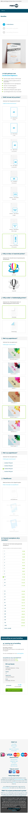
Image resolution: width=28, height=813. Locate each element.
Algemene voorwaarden (14, 749)
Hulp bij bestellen (14, 759)
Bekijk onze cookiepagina (14, 808)
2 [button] (15, 70)
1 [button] (13, 70)
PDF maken (14, 762)
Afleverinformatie (14, 765)
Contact (14, 747)
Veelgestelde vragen (14, 761)
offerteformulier (5, 788)
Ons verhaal (14, 744)
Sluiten (13, 810)
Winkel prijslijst (14, 745)
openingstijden (20, 653)
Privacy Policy (14, 750)
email (14, 782)
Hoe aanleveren (14, 764)
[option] (14, 53)
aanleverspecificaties (19, 779)
